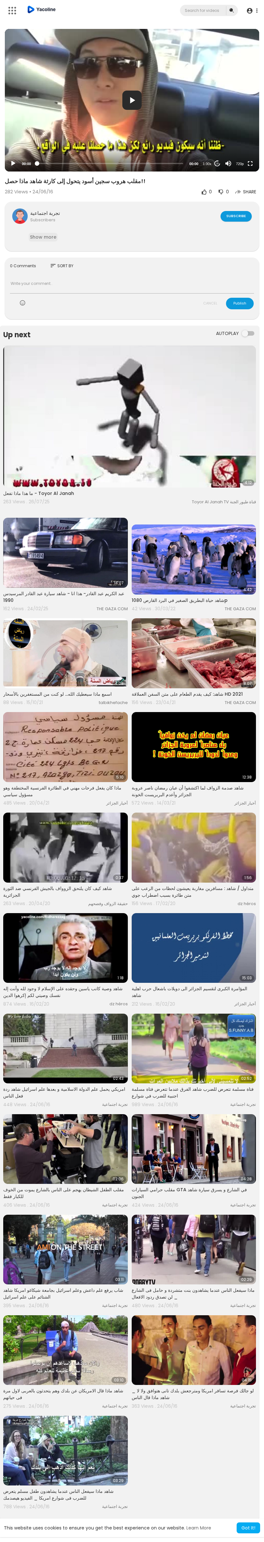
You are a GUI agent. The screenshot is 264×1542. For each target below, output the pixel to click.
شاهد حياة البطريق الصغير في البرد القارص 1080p (180, 600)
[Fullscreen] (250, 163)
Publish (239, 303)
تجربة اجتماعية (45, 213)
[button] (251, 11)
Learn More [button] (198, 1528)
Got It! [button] (248, 1528)
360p (238, 138)
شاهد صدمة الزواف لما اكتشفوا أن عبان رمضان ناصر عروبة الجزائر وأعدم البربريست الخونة (188, 791)
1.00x (207, 164)
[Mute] (228, 163)
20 (217, 163)
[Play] (13, 163)
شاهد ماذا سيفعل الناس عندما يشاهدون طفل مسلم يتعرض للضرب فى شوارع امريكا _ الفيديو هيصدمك (58, 1494)
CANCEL (210, 303)
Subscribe (236, 215)
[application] (132, 100)
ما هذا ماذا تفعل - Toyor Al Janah (38, 493)
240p (238, 148)
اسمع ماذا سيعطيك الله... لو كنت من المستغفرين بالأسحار (57, 694)
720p (240, 164)
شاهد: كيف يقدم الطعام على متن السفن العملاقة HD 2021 (187, 694)
